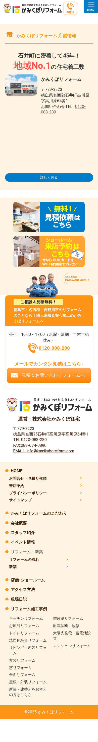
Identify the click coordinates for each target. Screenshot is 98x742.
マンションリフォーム (72, 646)
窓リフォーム (20, 667)
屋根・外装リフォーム (28, 682)
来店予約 (16, 485)
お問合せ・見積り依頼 (28, 478)
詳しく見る (49, 177)
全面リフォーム (22, 674)
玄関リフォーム (22, 660)
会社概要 (19, 523)
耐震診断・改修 (66, 626)
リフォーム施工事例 (29, 608)
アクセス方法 (23, 589)
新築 (13, 567)
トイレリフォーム (24, 633)
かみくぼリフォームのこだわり (39, 513)
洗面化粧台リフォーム (28, 640)
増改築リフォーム (68, 618)
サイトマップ (20, 500)
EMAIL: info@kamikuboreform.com (43, 451)
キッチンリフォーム (26, 618)
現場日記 (19, 599)
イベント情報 (23, 542)
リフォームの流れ (24, 559)
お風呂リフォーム (24, 626)
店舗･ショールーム (28, 580)
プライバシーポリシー (28, 493)
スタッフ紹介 (23, 532)
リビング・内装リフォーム (28, 650)
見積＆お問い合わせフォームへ (53, 375)
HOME (16, 470)
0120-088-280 (54, 348)
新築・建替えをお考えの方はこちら (28, 692)
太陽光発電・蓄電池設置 (72, 636)
